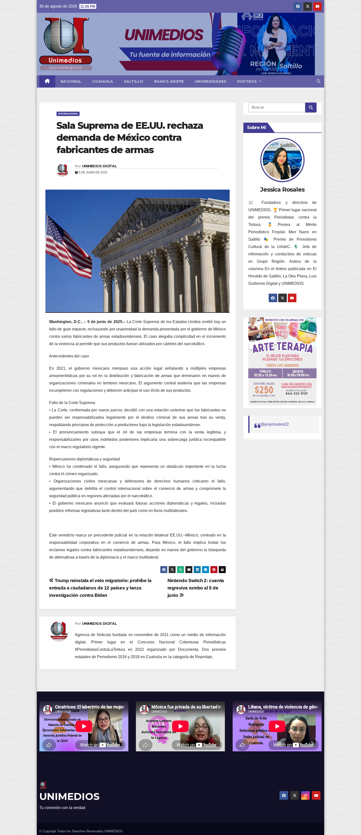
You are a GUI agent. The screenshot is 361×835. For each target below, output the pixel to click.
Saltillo (133, 81)
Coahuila (102, 81)
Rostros (247, 81)
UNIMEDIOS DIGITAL (99, 166)
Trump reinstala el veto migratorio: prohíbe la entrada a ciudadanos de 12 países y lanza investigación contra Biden (100, 588)
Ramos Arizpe (169, 81)
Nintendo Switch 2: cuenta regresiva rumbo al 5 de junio (195, 588)
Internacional (68, 113)
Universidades (211, 81)
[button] (318, 81)
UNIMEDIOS (69, 796)
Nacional (71, 81)
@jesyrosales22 (275, 424)
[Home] (47, 81)
